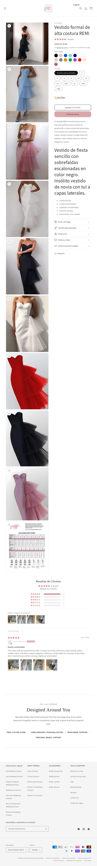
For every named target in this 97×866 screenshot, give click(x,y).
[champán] (84, 60)
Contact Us (75, 798)
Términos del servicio (84, 858)
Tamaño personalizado (66, 73)
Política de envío (59, 860)
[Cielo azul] (70, 55)
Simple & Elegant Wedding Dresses (12, 783)
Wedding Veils (54, 776)
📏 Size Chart (59, 97)
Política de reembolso (53, 858)
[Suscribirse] (45, 829)
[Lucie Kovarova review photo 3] (39, 665)
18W (58, 89)
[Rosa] (60, 55)
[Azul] (65, 55)
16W (83, 83)
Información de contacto (74, 860)
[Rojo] (79, 60)
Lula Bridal (26, 858)
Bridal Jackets (54, 782)
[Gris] (60, 60)
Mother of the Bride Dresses (34, 788)
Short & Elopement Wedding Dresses (13, 805)
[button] (5, 8)
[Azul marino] (75, 55)
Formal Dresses (33, 776)
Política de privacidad (68, 858)
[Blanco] (79, 55)
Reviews (74, 792)
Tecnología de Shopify (37, 858)
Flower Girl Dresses (34, 795)
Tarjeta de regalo (77, 803)
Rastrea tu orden (77, 771)
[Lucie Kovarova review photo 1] (13, 665)
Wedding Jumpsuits (13, 790)
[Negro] (56, 55)
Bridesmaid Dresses (34, 782)
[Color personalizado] (56, 64)
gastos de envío (62, 47)
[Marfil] (84, 55)
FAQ (72, 782)
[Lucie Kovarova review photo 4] (51, 665)
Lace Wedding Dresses (14, 776)
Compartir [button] (61, 253)
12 (86, 78)
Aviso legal (87, 860)
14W (66, 83)
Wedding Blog (76, 787)
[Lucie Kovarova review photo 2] (26, 665)
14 (58, 83)
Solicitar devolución (78, 776)
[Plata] (56, 60)
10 (78, 78)
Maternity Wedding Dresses (13, 813)
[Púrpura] (75, 60)
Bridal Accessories (56, 771)
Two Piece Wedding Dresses (13, 796)
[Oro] (65, 60)
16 (75, 83)
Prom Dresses (32, 771)
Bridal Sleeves (54, 787)
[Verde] (70, 60)
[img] (14, 638)
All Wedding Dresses (13, 771)
